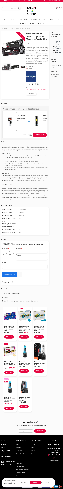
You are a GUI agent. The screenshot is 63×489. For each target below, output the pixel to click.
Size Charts (18, 460)
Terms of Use (34, 453)
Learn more (13, 485)
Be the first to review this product (11, 72)
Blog (17, 475)
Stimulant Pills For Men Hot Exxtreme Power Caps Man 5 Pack (39, 328)
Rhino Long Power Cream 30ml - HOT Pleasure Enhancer (21, 117)
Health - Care (13, 27)
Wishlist (36, 3)
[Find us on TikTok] (54, 458)
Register (33, 450)
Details (3, 142)
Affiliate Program (35, 460)
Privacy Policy (34, 457)
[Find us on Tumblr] (59, 455)
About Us (3, 447)
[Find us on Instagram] (56, 455)
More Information (6, 205)
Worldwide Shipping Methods (22, 469)
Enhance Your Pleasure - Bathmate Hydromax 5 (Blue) (24, 363)
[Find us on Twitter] (53, 455)
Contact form (4, 466)
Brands (17, 444)
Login (33, 447)
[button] (15, 67)
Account (33, 444)
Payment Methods (20, 466)
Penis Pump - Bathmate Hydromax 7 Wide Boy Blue (9, 399)
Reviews (3, 239)
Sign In (60, 3)
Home (3, 27)
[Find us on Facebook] (49, 455)
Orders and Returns (20, 472)
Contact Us (3, 444)
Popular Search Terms (21, 457)
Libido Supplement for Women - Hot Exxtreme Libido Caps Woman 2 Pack (9, 364)
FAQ (49, 3)
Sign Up (54, 3)
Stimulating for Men (37, 27)
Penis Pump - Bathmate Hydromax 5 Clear (39, 363)
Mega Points (19, 450)
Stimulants (24, 27)
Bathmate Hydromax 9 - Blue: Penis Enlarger (24, 399)
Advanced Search (20, 453)
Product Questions (7, 289)
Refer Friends (4, 103)
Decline (47, 482)
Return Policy (19, 463)
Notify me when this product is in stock (36, 89)
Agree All (35, 482)
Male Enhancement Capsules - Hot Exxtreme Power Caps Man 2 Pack (25, 328)
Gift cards (18, 447)
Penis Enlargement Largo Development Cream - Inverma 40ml (9, 328)
